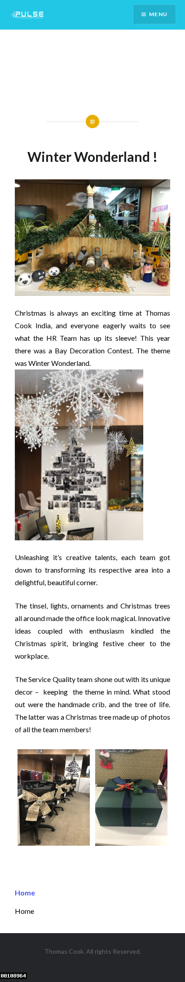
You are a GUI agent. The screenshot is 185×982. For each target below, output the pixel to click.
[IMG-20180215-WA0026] (131, 843)
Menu (158, 14)
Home (25, 892)
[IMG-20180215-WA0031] (54, 843)
